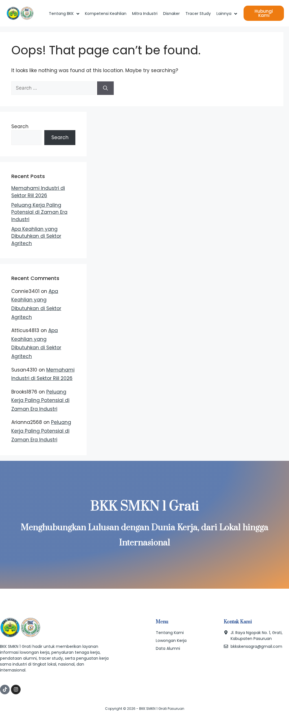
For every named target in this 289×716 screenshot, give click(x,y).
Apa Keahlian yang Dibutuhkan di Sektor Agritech (36, 236)
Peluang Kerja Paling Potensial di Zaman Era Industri (39, 212)
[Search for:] (54, 88)
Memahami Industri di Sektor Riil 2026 (38, 192)
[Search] (105, 88)
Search (20, 126)
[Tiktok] (5, 689)
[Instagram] (16, 689)
